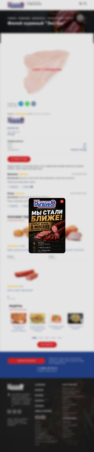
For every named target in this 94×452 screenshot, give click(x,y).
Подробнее (57, 245)
